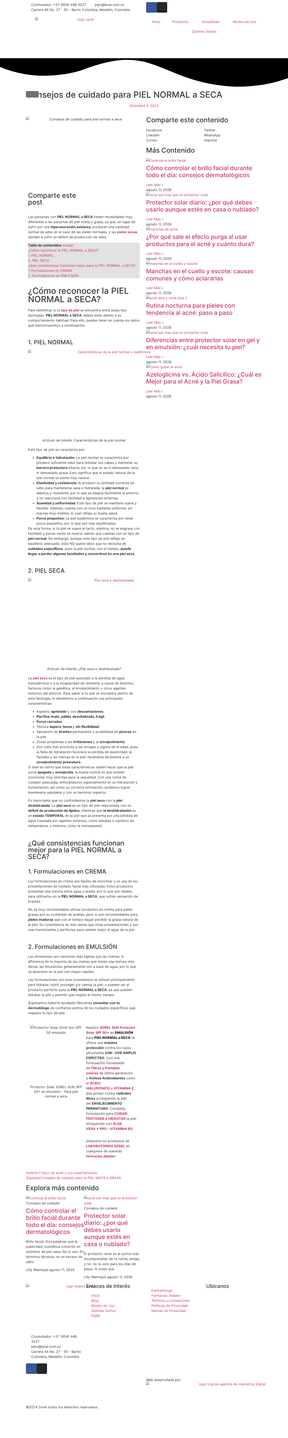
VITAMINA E (124, 1088)
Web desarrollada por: (163, 1380)
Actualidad (210, 22)
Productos (180, 22)
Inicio (156, 22)
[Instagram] (162, 7)
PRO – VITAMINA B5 (116, 1129)
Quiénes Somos (204, 31)
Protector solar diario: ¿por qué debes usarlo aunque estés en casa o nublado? (107, 1230)
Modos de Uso (244, 22)
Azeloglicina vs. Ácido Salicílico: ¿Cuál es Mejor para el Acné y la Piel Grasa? (203, 378)
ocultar (68, 245)
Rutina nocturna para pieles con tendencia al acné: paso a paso (190, 309)
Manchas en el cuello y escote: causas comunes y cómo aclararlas (199, 275)
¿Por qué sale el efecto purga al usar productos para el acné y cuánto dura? (200, 240)
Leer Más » (155, 185)
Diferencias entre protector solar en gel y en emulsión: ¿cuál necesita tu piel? (203, 344)
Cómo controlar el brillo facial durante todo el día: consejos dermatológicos (55, 1221)
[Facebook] (151, 7)
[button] (32, 94)
